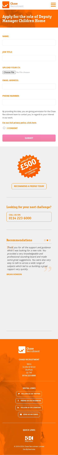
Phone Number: (10, 96)
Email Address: (10, 80)
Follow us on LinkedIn (31, 407)
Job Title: (7, 52)
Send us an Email (30, 414)
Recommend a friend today (29, 186)
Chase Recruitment (13, 4)
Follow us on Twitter (30, 394)
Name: (5, 36)
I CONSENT (12, 128)
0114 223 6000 (29, 375)
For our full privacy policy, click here (19, 123)
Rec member (29, 439)
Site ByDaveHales (29, 449)
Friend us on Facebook (31, 401)
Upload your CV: (11, 67)
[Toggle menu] (53, 4)
